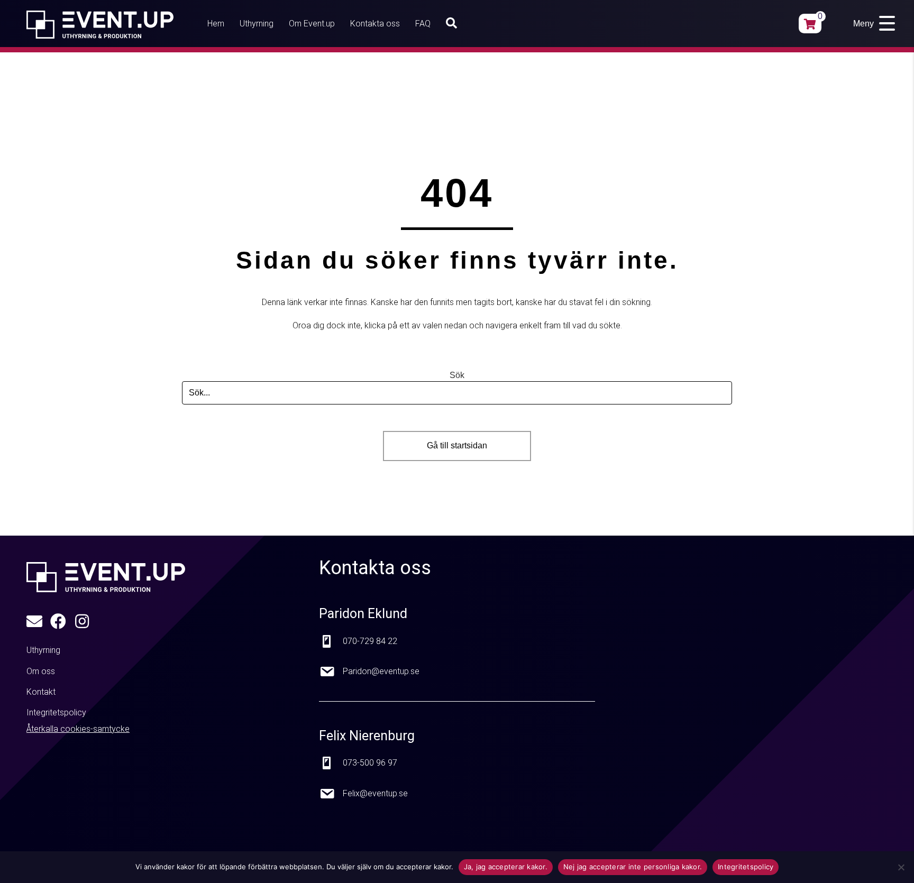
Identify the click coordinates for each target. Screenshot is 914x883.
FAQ (423, 24)
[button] (453, 23)
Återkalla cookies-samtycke (78, 729)
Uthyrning (256, 24)
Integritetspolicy (745, 866)
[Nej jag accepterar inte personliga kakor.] (900, 867)
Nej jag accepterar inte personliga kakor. (632, 866)
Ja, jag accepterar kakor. (505, 866)
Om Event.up (312, 24)
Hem (215, 24)
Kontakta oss (375, 24)
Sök (457, 375)
